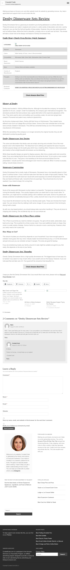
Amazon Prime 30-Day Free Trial (47, 441)
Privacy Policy (40, 551)
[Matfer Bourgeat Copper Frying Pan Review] (56, 295)
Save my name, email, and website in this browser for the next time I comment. (27, 420)
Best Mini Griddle (41, 535)
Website (5, 411)
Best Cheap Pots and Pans (46, 483)
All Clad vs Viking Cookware (33, 302)
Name (5, 397)
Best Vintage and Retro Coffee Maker (47, 544)
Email (5, 404)
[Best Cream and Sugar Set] (14, 297)
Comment (6, 375)
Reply (6, 337)
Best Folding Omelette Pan (44, 533)
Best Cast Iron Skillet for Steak (47, 502)
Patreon (9, 535)
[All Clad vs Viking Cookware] (35, 295)
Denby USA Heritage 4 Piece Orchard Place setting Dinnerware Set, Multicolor (40, 87)
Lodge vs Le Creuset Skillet (46, 492)
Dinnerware (7, 312)
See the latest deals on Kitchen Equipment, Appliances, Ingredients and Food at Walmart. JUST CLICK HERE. (18, 485)
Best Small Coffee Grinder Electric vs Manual (49, 541)
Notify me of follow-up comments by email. (16, 426)
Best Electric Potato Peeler (44, 538)
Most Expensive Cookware (46, 497)
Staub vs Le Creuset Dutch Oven (48, 487)
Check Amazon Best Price (35, 95)
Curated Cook (10, 2)
